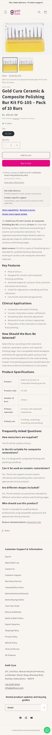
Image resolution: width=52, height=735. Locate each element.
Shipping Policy (12, 630)
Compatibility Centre (14, 587)
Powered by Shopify (32, 730)
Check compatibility (10, 210)
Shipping (16, 118)
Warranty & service (27, 210)
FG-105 (8, 133)
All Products (10, 655)
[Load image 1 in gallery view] (10, 64)
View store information (14, 182)
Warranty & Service (13, 581)
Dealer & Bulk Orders (14, 618)
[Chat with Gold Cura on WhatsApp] (47, 730)
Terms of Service (12, 649)
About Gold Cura (12, 562)
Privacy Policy (11, 636)
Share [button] (7, 530)
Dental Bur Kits (15, 75)
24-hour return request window (14, 214)
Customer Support (13, 575)
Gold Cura (21, 730)
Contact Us (10, 569)
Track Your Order (12, 606)
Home (4, 75)
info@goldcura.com (14, 687)
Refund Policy (11, 642)
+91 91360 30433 (12, 684)
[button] (6, 12)
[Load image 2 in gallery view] (26, 64)
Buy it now (26, 163)
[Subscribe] (44, 707)
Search (8, 556)
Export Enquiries (12, 624)
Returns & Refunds (13, 612)
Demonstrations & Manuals (16, 593)
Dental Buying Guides (14, 599)
